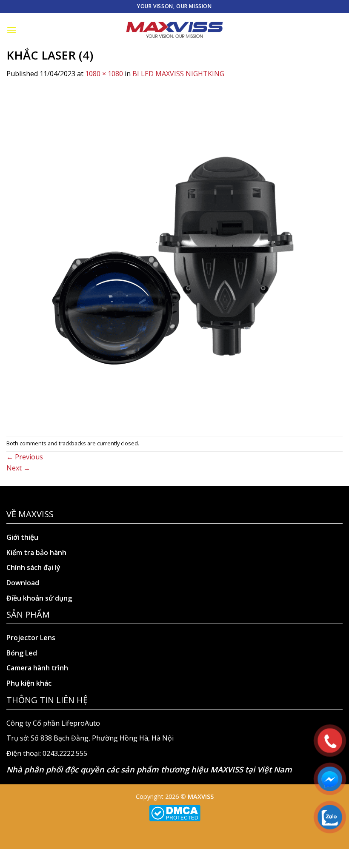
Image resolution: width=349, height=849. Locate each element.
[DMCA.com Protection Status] (174, 812)
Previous (24, 457)
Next (18, 468)
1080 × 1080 (104, 73)
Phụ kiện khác (28, 683)
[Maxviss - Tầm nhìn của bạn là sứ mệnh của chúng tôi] (174, 30)
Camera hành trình (37, 667)
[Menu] (11, 30)
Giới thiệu (22, 537)
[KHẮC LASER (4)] (174, 257)
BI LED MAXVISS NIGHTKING (178, 73)
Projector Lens (30, 637)
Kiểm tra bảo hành (36, 552)
